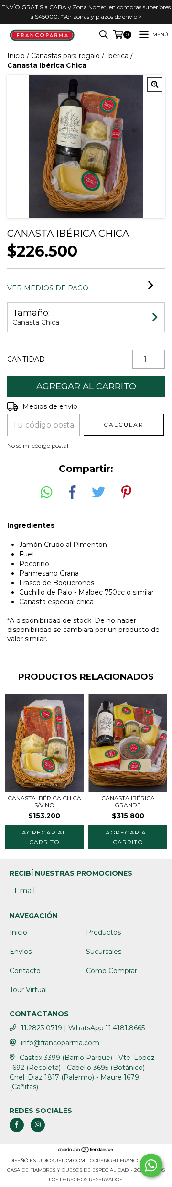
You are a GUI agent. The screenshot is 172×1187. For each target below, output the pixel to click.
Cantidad (26, 359)
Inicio (16, 56)
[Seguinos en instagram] (38, 1125)
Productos (103, 932)
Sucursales (103, 951)
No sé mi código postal (37, 445)
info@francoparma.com (60, 1042)
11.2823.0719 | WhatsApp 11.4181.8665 (83, 1028)
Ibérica (117, 56)
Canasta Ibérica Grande (128, 801)
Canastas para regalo (65, 56)
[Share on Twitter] (98, 492)
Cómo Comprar (111, 970)
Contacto (25, 970)
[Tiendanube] (86, 1151)
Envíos (21, 951)
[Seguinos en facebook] (17, 1125)
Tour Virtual (28, 989)
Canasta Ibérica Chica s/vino (44, 801)
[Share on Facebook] (72, 492)
